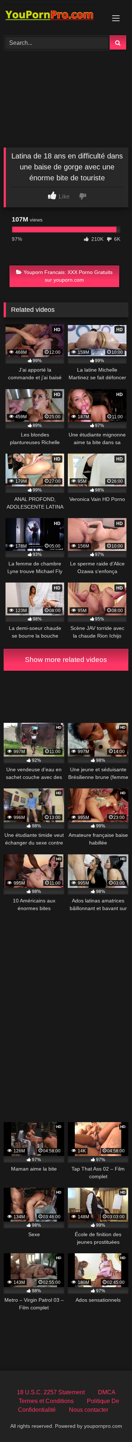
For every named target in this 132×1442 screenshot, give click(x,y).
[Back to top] (109, 1420)
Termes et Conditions (46, 1401)
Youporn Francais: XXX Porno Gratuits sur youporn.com (68, 276)
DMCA (106, 1392)
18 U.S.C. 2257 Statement (51, 1392)
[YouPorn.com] (54, 17)
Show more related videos (66, 659)
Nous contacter (88, 1410)
